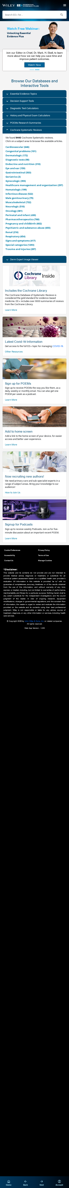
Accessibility (9, 555)
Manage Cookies (45, 560)
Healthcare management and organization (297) (34, 185)
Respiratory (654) (15, 236)
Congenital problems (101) (21, 151)
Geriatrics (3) (13, 176)
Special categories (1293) (20, 244)
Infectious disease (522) (19, 193)
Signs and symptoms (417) (21, 240)
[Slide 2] (37, 69)
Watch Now (34, 64)
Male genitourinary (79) (19, 198)
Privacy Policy (44, 550)
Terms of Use (43, 555)
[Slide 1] (32, 69)
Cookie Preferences (12, 550)
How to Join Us (12, 492)
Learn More (11, 310)
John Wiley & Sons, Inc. (34, 621)
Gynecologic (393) (16, 181)
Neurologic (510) (15, 206)
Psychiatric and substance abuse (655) (28, 227)
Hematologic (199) (16, 189)
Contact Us (8, 560)
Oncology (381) (14, 211)
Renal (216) (12, 232)
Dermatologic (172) (17, 155)
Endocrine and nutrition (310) (23, 164)
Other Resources (14, 351)
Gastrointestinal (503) (18, 172)
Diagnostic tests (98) (17, 159)
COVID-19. (57, 346)
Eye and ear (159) (15, 168)
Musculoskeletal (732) (18, 202)
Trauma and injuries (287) (21, 249)
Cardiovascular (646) (17, 147)
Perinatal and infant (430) (21, 215)
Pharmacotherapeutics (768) (22, 219)
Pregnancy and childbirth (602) (24, 223)
